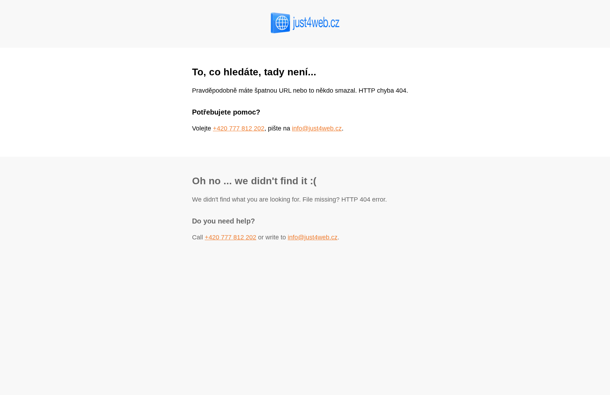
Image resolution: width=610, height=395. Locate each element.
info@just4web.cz (317, 128)
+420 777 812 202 (238, 128)
